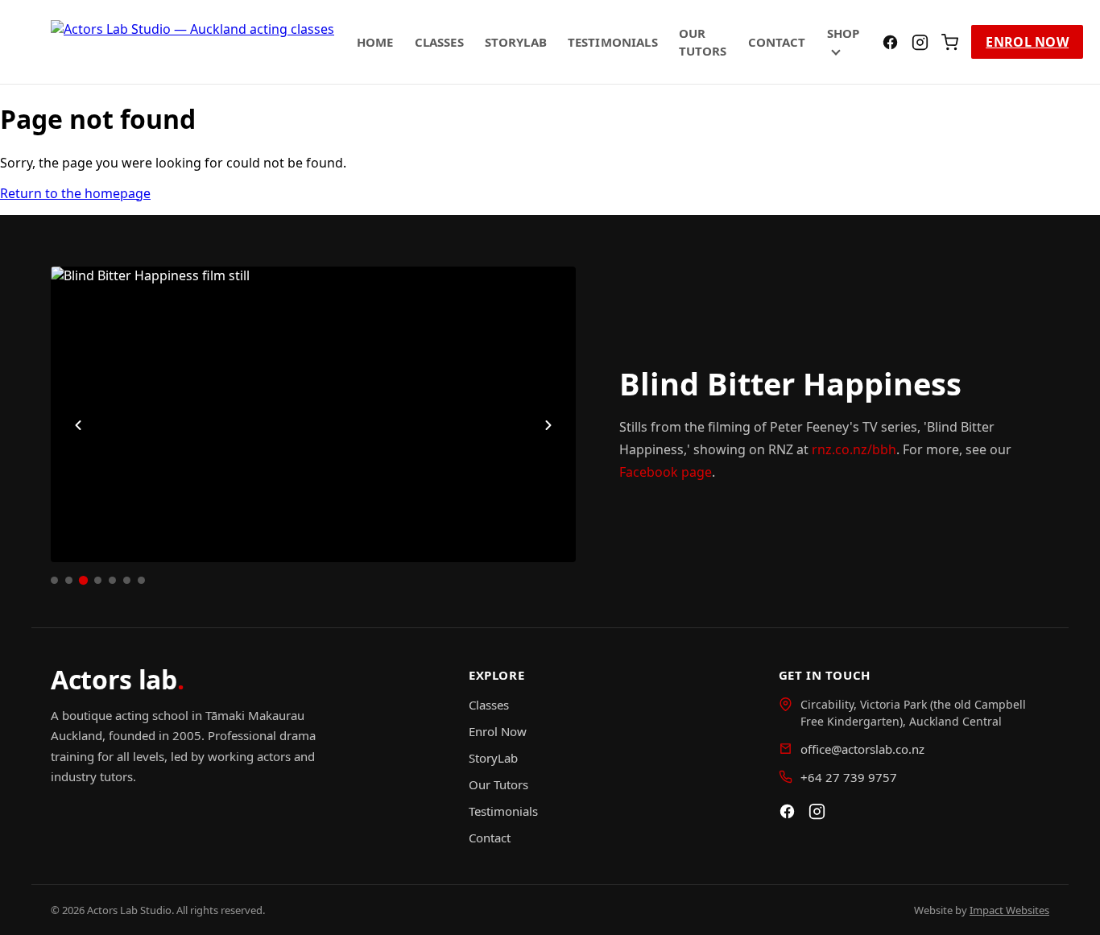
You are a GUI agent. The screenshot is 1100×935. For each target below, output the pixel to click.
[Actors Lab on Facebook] (890, 42)
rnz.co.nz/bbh (854, 449)
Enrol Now (1027, 42)
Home (375, 42)
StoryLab (516, 42)
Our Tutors (498, 784)
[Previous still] (78, 425)
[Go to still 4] (97, 580)
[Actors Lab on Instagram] (920, 42)
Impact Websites (1009, 910)
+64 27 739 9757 (848, 777)
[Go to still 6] (126, 580)
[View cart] (949, 42)
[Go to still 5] (112, 580)
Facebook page (665, 472)
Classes (439, 42)
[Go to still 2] (68, 580)
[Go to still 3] (83, 580)
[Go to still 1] (54, 580)
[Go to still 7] (141, 580)
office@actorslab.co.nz (862, 749)
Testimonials (613, 42)
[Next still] (548, 425)
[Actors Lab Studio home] (192, 42)
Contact (777, 42)
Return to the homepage (75, 193)
